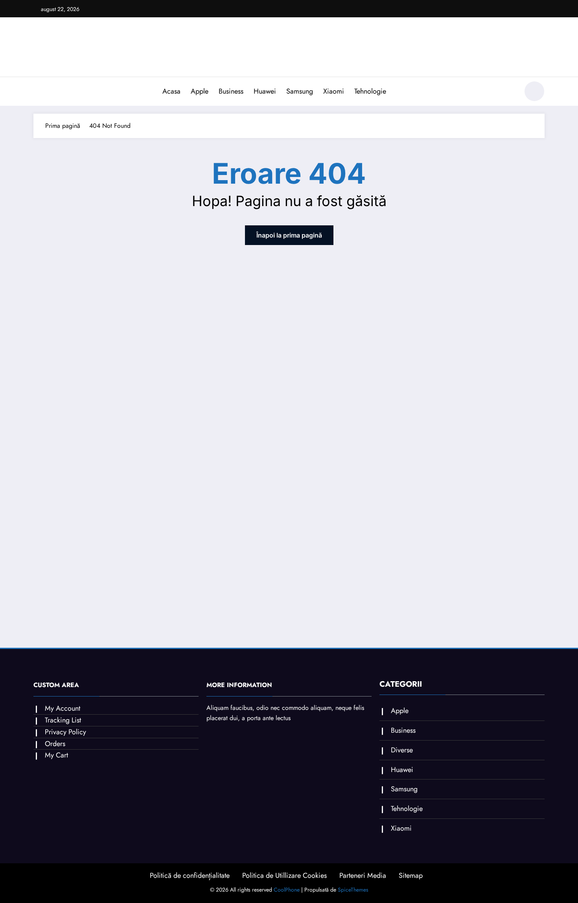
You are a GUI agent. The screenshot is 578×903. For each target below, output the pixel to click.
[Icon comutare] (39, 92)
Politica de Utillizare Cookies (284, 875)
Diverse (402, 750)
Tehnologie (370, 91)
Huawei (265, 91)
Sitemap (411, 875)
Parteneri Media (362, 875)
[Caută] (509, 92)
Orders (55, 744)
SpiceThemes (353, 890)
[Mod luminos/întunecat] (534, 91)
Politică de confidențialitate (190, 875)
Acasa (171, 91)
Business (231, 91)
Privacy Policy (65, 732)
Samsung (299, 91)
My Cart (56, 755)
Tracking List (63, 720)
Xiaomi (333, 91)
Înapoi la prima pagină (289, 235)
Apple (199, 91)
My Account (62, 708)
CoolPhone (287, 890)
